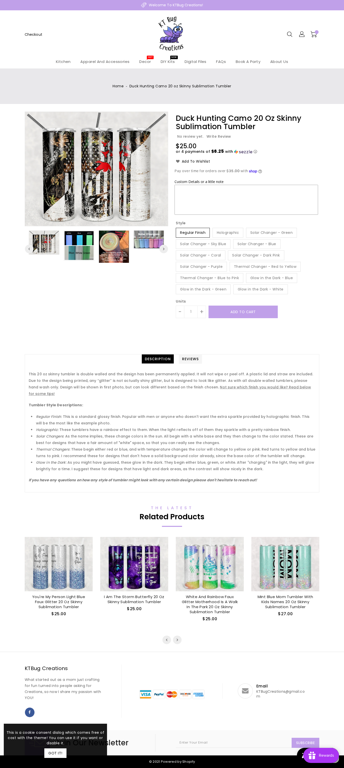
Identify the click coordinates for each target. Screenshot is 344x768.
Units (181, 301)
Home (118, 86)
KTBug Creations (46, 668)
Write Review (219, 136)
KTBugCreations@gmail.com (280, 694)
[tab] (158, 359)
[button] (216, 151)
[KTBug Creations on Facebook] (30, 712)
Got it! (55, 753)
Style (181, 223)
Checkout (33, 34)
